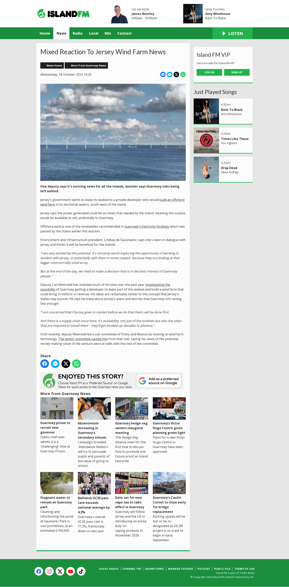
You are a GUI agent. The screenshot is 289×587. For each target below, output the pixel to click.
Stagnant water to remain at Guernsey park (56, 502)
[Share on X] (176, 74)
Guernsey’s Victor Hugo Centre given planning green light (169, 428)
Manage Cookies (180, 568)
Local (93, 33)
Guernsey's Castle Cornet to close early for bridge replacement (169, 504)
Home (45, 33)
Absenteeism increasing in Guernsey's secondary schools (92, 430)
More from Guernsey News (88, 65)
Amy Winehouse (217, 14)
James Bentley (143, 14)
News (61, 33)
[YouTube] (70, 571)
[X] (60, 571)
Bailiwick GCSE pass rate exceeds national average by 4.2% (94, 505)
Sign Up (236, 72)
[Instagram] (49, 571)
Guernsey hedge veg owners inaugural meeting (131, 428)
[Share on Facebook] (163, 74)
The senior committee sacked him (83, 339)
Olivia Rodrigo (230, 172)
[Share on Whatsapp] (183, 74)
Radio (78, 33)
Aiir (252, 577)
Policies (203, 568)
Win (108, 33)
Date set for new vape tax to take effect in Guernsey (129, 502)
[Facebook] (38, 571)
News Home (54, 65)
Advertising (154, 568)
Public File (222, 568)
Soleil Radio (109, 568)
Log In (209, 72)
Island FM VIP (213, 54)
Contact (124, 33)
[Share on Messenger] (169, 74)
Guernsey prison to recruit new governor (55, 427)
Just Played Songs (215, 91)
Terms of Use (244, 568)
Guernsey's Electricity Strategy (146, 226)
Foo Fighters (229, 143)
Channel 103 (131, 568)
